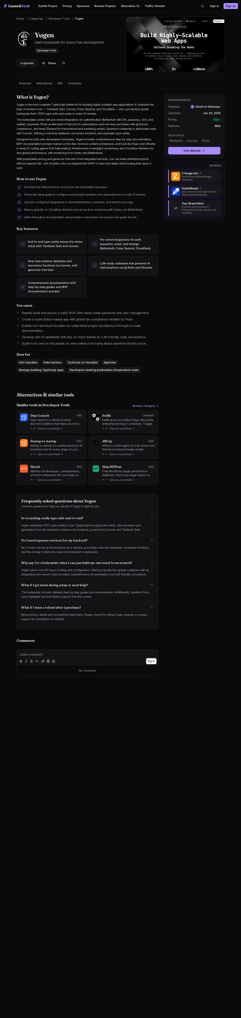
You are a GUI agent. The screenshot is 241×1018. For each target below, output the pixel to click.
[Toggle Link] (43, 661)
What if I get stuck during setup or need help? (54, 585)
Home (20, 18)
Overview (25, 83)
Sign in (214, 6)
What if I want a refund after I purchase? (51, 607)
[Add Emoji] (53, 661)
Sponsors (83, 6)
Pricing (67, 6)
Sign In (151, 661)
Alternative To (130, 6)
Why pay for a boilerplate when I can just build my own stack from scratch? (76, 563)
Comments (75, 83)
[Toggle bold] (21, 661)
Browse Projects (105, 6)
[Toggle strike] (31, 661)
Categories (36, 18)
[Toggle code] (36, 661)
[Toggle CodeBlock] (48, 661)
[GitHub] (63, 63)
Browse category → (145, 405)
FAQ (60, 83)
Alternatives (44, 83)
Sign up (231, 6)
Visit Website (192, 150)
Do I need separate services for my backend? (54, 540)
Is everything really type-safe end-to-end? (52, 518)
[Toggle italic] (26, 661)
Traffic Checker (155, 6)
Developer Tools (59, 18)
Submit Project (47, 6)
